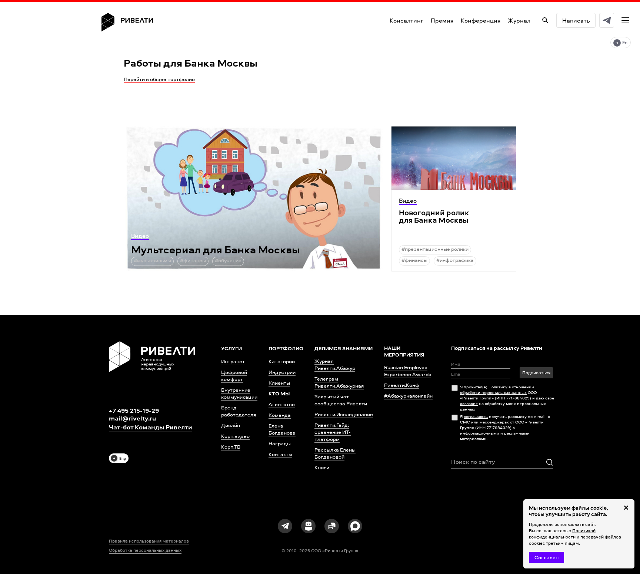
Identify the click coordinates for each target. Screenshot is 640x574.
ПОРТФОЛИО (286, 348)
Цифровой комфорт (234, 375)
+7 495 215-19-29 (134, 410)
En (624, 42)
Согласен (546, 557)
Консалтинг (406, 20)
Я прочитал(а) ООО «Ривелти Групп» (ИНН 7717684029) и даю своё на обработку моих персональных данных (507, 398)
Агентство (282, 404)
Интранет (233, 361)
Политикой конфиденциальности (562, 533)
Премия (442, 20)
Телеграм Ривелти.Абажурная (339, 382)
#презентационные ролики (435, 248)
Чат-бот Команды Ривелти (150, 427)
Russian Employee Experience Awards (407, 371)
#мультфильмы (152, 260)
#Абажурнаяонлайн (408, 395)
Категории (282, 361)
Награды (280, 443)
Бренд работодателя (238, 411)
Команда (280, 414)
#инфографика (455, 259)
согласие (469, 403)
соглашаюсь (476, 416)
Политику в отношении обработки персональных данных (497, 389)
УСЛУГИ (231, 348)
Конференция (480, 20)
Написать (576, 20)
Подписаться (536, 372)
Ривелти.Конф (401, 384)
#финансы (193, 260)
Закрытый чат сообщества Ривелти (340, 400)
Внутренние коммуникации (239, 393)
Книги (321, 467)
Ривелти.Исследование (343, 414)
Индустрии (282, 371)
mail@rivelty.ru (132, 418)
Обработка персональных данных (145, 550)
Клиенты (279, 382)
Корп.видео (235, 435)
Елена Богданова (282, 429)
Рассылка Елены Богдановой (335, 453)
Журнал (519, 20)
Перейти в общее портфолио (159, 78)
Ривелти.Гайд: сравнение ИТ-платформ (332, 431)
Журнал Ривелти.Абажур (334, 364)
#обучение (228, 260)
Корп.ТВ (230, 446)
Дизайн (230, 425)
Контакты (280, 453)
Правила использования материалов (149, 541)
